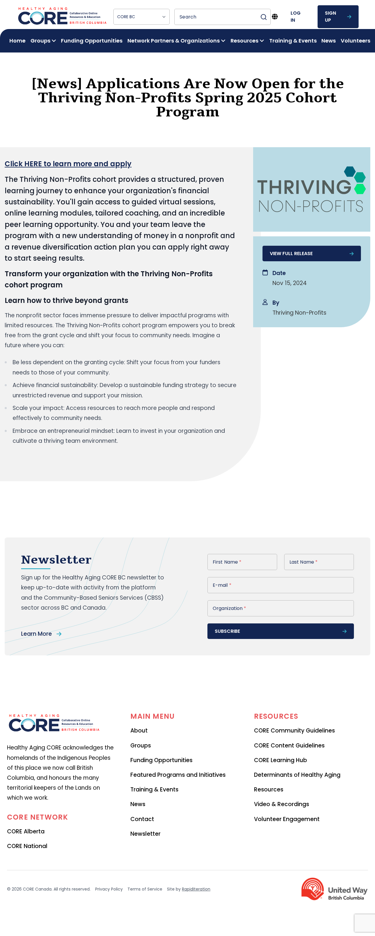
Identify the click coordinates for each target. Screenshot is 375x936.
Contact (142, 819)
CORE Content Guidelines (289, 746)
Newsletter (145, 834)
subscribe (227, 631)
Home (17, 40)
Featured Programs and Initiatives (178, 775)
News (328, 40)
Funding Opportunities (91, 40)
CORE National (27, 846)
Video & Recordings (281, 804)
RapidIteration (196, 889)
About (139, 731)
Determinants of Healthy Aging (297, 775)
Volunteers (355, 40)
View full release (291, 253)
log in (296, 16)
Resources (268, 789)
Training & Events (293, 40)
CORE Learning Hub (280, 760)
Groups (140, 746)
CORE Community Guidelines (294, 731)
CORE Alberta (26, 831)
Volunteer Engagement (287, 819)
